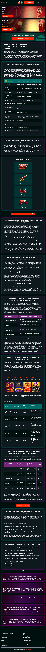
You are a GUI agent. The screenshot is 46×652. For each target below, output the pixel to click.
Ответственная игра (5, 636)
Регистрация (29, 2)
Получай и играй (7, 16)
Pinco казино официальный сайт (23, 214)
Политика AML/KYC (5, 637)
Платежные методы (27, 637)
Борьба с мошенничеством (6, 644)
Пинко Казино (28, 649)
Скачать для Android (23, 38)
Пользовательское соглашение (7, 633)
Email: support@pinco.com (28, 642)
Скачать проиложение (27, 634)
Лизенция (3, 642)
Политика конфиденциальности (7, 634)
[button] (44, 647)
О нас (24, 633)
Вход (38, 2)
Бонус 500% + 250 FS (23, 505)
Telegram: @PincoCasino (28, 644)
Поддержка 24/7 (4, 645)
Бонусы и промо (26, 636)
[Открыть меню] (43, 2)
